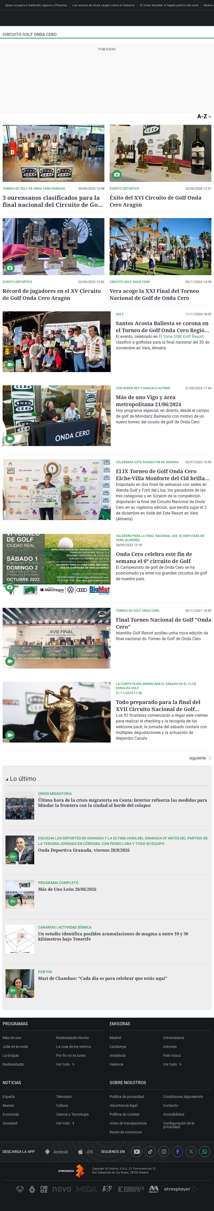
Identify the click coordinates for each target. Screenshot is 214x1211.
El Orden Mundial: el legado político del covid (169, 5)
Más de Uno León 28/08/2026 (67, 889)
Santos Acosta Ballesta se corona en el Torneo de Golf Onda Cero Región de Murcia (162, 330)
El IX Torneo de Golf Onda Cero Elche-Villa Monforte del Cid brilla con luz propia (160, 478)
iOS (89, 1152)
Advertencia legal (123, 1105)
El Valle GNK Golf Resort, (181, 336)
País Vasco (172, 1055)
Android (60, 1152)
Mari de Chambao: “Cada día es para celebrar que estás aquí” (102, 978)
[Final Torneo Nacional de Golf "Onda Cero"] (57, 638)
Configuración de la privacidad (178, 1125)
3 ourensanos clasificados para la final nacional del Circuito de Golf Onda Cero (52, 204)
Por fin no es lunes (71, 1055)
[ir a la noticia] (19, 805)
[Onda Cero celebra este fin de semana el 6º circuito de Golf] (57, 564)
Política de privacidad (127, 1097)
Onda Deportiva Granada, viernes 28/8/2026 (84, 850)
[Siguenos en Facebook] (177, 1151)
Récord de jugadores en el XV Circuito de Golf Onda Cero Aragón (52, 294)
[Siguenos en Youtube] (136, 1151)
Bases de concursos (126, 1132)
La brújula (11, 1055)
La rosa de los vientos (73, 1047)
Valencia (116, 1064)
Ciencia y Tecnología (72, 1114)
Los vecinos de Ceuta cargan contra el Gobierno (104, 5)
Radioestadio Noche (72, 1038)
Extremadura (173, 1038)
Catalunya (118, 1047)
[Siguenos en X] (191, 1151)
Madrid (115, 1038)
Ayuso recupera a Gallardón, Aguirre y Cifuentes (36, 5)
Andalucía (118, 1055)
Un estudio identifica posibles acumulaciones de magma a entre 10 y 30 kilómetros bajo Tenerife (113, 936)
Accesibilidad (173, 1114)
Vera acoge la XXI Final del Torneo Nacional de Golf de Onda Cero (154, 294)
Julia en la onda (15, 1047)
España (9, 1097)
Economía (11, 1114)
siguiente (197, 758)
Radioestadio (13, 1064)
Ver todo (63, 1064)
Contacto (170, 1105)
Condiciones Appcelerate (183, 1097)
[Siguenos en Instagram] (163, 1151)
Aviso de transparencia (128, 1123)
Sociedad (10, 1123)
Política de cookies (124, 1114)
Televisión (64, 1097)
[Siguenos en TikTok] (150, 1151)
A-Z (202, 116)
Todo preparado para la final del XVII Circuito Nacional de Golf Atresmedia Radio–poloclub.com (158, 709)
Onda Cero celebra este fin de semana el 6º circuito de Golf (154, 558)
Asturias (170, 1047)
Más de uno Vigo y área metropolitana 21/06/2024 (148, 401)
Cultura (62, 1105)
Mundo (8, 1105)
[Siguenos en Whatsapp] (204, 1151)
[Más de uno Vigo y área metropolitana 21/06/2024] (57, 415)
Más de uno (12, 1038)
